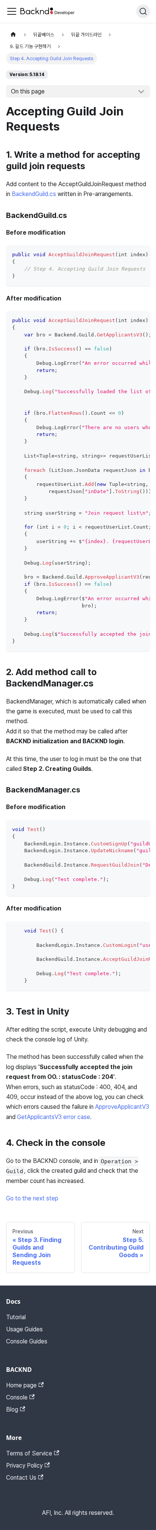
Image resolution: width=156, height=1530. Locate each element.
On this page (28, 91)
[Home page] (13, 34)
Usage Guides (24, 1329)
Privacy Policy (24, 1465)
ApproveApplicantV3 (122, 1106)
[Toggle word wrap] (126, 254)
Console (17, 1397)
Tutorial (16, 1317)
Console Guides (26, 1341)
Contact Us (21, 1477)
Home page (21, 1385)
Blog (12, 1409)
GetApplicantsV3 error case (53, 1117)
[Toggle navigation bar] (11, 11)
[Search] (143, 11)
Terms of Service (29, 1453)
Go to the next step (32, 1198)
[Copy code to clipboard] (140, 254)
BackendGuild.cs (34, 194)
